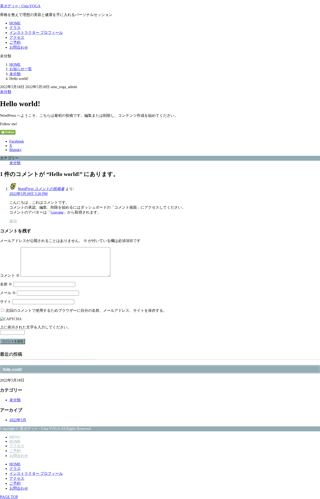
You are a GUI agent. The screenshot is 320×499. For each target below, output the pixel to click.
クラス (15, 28)
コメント (10, 275)
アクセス (16, 37)
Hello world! (12, 369)
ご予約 (15, 42)
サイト (5, 302)
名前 (6, 284)
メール (8, 293)
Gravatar (57, 212)
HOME (15, 23)
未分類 (5, 92)
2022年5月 (17, 420)
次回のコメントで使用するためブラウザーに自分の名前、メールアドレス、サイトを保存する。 (86, 310)
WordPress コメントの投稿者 (41, 189)
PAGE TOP (9, 497)
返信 (13, 221)
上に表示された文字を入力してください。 (35, 327)
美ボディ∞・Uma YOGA (20, 6)
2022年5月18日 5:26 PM (28, 194)
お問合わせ (18, 47)
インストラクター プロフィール (36, 33)
